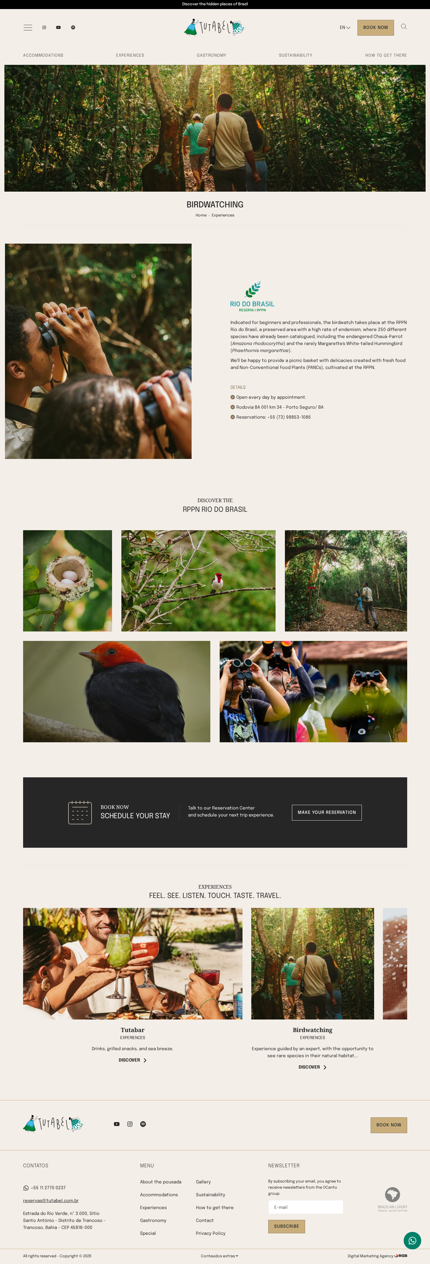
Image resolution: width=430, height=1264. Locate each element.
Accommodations (43, 55)
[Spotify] (143, 1125)
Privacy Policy (211, 1233)
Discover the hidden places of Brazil (215, 4)
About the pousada (160, 1182)
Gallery (203, 1182)
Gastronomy (211, 55)
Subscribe (286, 1226)
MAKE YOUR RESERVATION (327, 812)
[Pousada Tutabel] (215, 27)
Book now (375, 27)
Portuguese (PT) (355, 39)
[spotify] (73, 27)
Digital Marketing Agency (371, 1256)
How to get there (386, 55)
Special (148, 1233)
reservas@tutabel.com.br (51, 1201)
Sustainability (295, 55)
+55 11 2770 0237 (48, 1188)
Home (201, 215)
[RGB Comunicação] (400, 1256)
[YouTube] (58, 27)
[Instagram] (44, 27)
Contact (205, 1220)
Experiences (130, 55)
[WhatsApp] (412, 1240)
